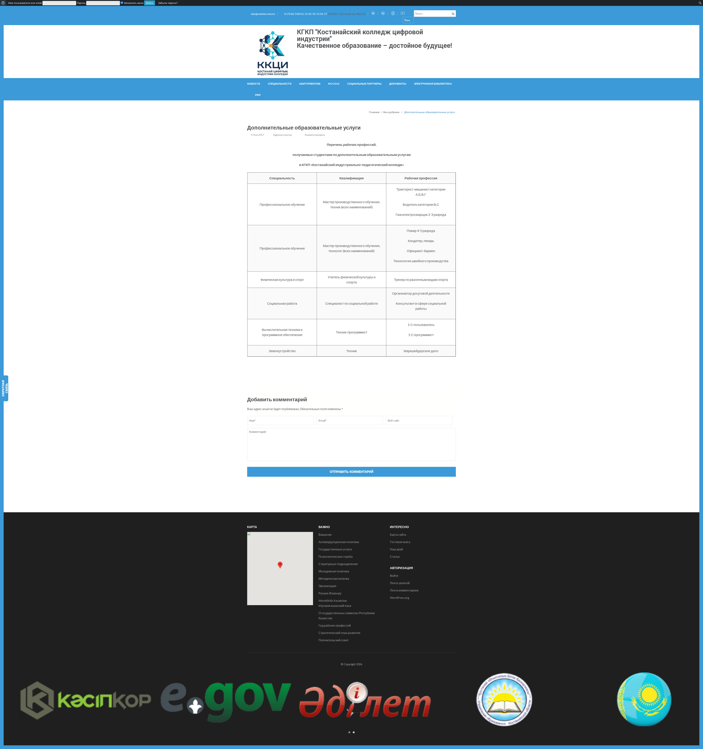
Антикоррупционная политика (339, 542)
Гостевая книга (400, 542)
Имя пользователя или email (25, 2)
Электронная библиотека (433, 83)
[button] (280, 565)
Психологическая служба (336, 556)
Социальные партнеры (364, 83)
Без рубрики (391, 112)
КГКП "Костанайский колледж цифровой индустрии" (360, 35)
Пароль (81, 2)
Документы (397, 83)
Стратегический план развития (339, 632)
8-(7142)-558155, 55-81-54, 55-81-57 (306, 13)
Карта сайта (398, 534)
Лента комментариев (404, 590)
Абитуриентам (309, 83)
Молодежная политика (334, 571)
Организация (327, 586)
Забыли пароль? (168, 2)
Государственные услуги (335, 549)
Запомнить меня (133, 2)
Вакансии (325, 534)
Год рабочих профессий (335, 625)
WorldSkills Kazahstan (333, 600)
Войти (394, 575)
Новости (253, 83)
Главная (374, 112)
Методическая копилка (334, 578)
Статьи (394, 556)
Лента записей (400, 583)
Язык (407, 20)
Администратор (282, 134)
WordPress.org (399, 597)
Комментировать (315, 134)
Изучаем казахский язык (335, 605)
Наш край (396, 549)
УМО (258, 94)
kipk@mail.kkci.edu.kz (263, 13)
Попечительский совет (334, 640)
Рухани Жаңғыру (330, 593)
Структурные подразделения (338, 564)
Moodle (334, 83)
